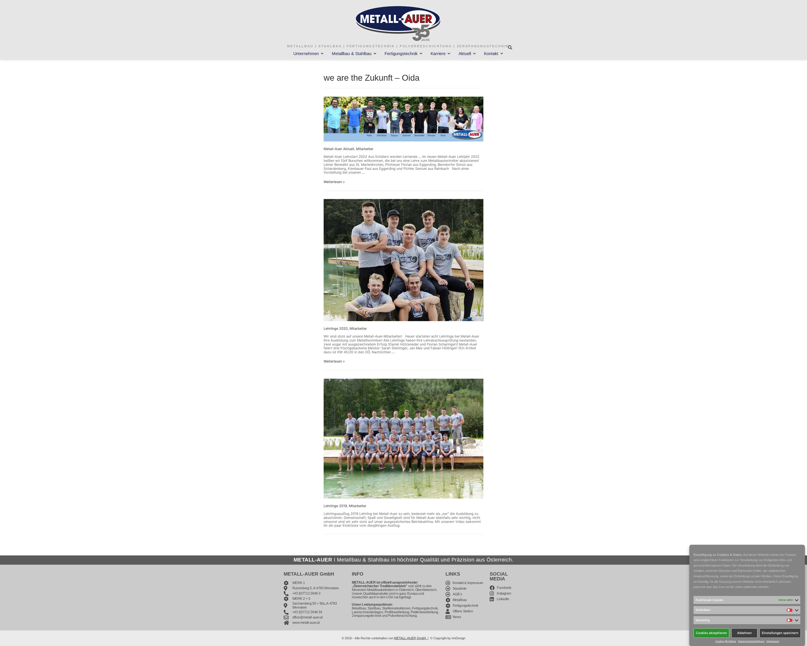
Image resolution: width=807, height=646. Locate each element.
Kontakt (491, 53)
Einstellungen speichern (780, 633)
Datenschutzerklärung (751, 641)
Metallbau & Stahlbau (352, 53)
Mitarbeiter (364, 149)
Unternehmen (306, 53)
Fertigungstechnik (401, 53)
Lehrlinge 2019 (335, 506)
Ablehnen (744, 633)
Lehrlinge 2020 (336, 328)
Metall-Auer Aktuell (339, 149)
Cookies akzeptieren (711, 633)
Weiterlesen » (334, 182)
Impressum (772, 641)
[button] (510, 47)
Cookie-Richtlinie (725, 641)
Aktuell (465, 53)
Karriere (438, 53)
